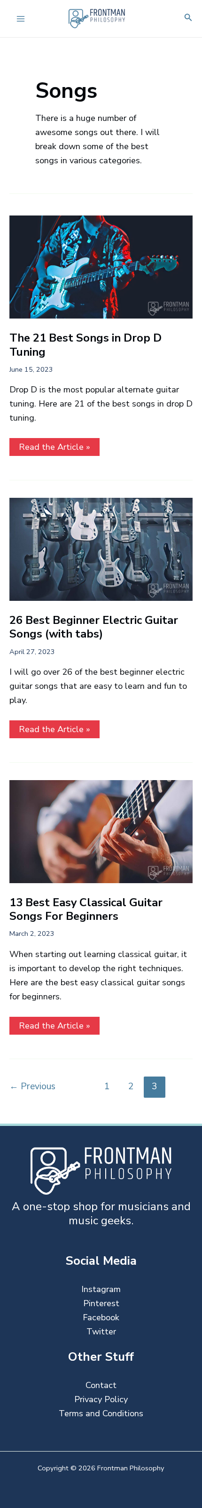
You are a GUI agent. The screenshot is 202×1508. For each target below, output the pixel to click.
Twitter (101, 1331)
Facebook (101, 1317)
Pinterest (101, 1303)
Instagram (101, 1289)
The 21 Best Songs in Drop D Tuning (85, 344)
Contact (101, 1385)
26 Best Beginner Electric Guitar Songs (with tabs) (93, 627)
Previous (32, 1086)
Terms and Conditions (101, 1413)
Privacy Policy (101, 1399)
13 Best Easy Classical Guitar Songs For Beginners (86, 909)
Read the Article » (54, 448)
